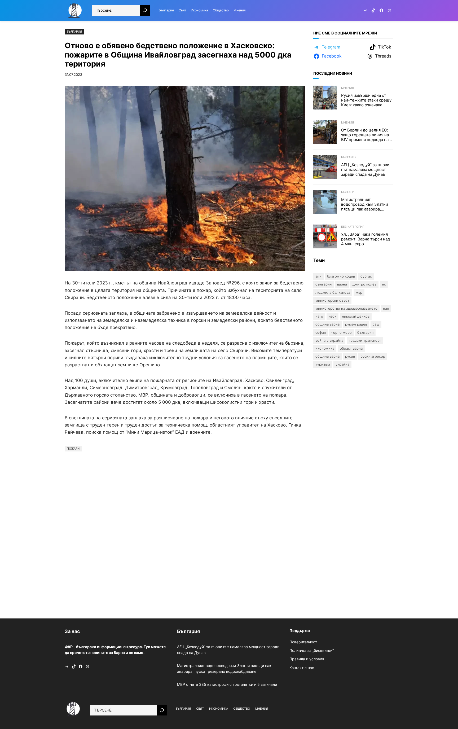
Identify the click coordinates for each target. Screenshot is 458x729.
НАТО (319, 316)
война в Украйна (329, 340)
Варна (342, 284)
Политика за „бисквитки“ (311, 650)
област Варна (351, 348)
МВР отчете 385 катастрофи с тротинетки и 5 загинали (227, 684)
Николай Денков (355, 316)
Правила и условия (306, 659)
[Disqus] (185, 533)
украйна (342, 364)
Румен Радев (356, 324)
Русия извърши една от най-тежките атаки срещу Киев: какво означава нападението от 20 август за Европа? (366, 100)
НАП (386, 308)
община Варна (327, 356)
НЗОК (332, 316)
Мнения (347, 88)
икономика (324, 348)
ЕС (384, 284)
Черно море (341, 332)
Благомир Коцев (341, 276)
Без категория (352, 227)
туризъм (322, 364)
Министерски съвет (332, 300)
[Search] (145, 10)
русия (350, 356)
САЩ (376, 324)
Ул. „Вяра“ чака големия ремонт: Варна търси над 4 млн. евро (365, 239)
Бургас (366, 276)
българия (365, 332)
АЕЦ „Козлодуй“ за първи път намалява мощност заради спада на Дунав (365, 170)
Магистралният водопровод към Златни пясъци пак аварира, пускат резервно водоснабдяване (364, 204)
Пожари (73, 448)
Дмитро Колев (364, 284)
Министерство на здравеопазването (346, 308)
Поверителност (303, 642)
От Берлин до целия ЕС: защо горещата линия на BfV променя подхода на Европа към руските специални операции (365, 135)
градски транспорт (365, 340)
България (74, 31)
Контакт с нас (301, 667)
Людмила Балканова (332, 292)
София (320, 332)
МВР (359, 292)
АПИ (318, 276)
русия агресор (372, 356)
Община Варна (327, 324)
